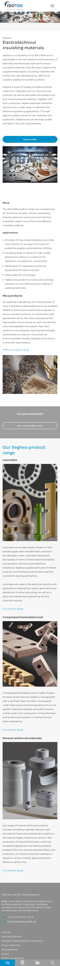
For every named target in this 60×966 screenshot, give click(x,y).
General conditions (11, 936)
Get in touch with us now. (30, 426)
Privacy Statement (11, 945)
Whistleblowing (9, 949)
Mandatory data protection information (22, 940)
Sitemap (5, 932)
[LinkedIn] (37, 962)
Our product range (18, 350)
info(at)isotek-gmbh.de (21, 921)
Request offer (30, 139)
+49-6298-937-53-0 (20, 916)
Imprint (5, 953)
